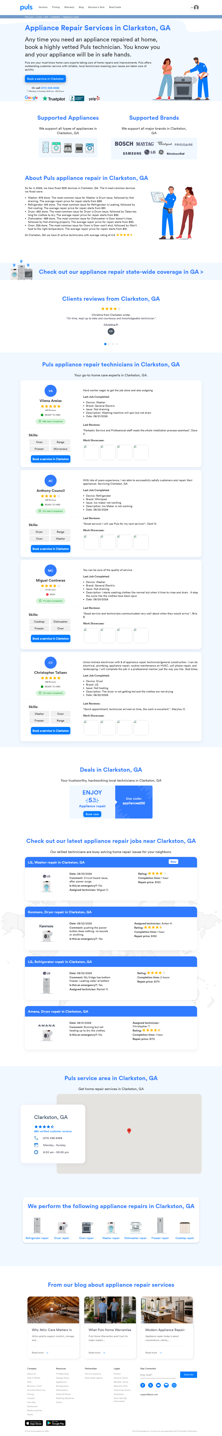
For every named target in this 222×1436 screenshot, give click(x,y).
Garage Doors (62, 1377)
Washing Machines (65, 1398)
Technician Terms (122, 1390)
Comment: (76, 878)
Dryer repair (61, 1238)
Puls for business (93, 1373)
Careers (31, 1398)
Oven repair (86, 1238)
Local (39, 16)
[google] (166, 1385)
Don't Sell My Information (120, 1400)
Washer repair (111, 1238)
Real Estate (115, 7)
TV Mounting (62, 1373)
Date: (73, 873)
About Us (31, 1373)
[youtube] (158, 1385)
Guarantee (119, 1394)
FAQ (29, 1381)
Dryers (59, 1402)
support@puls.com (149, 1394)
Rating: (143, 873)
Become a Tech (96, 7)
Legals (117, 1368)
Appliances (61, 1381)
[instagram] (174, 1385)
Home (30, 1414)
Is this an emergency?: (83, 885)
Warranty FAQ (120, 1385)
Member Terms (121, 1381)
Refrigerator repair (37, 1238)
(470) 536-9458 (50, 88)
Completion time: (149, 878)
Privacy (117, 1373)
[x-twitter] (150, 1385)
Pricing (56, 7)
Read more (38, 1352)
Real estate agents (94, 1377)
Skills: (33, 435)
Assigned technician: (83, 890)
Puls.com (29, 16)
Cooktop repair (184, 1238)
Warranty (69, 7)
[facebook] (142, 1385)
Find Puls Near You (36, 1390)
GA (46, 16)
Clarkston (55, 16)
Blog (81, 7)
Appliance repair (71, 16)
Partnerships (91, 1368)
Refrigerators (62, 1385)
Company (31, 1368)
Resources (61, 1368)
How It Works (33, 1377)
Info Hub (31, 1402)
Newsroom (32, 1406)
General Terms (121, 1377)
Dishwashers (62, 1390)
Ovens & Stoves (63, 1394)
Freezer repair (160, 1238)
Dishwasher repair (135, 1238)
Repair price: (146, 882)
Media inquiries (34, 1410)
